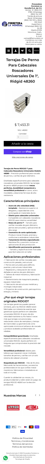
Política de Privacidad (22, 438)
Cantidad (22, 134)
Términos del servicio (22, 444)
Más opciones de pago (22, 157)
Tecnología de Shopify (22, 459)
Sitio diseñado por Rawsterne (22, 457)
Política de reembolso (22, 447)
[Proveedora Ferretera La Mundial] (12, 24)
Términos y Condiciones (22, 441)
